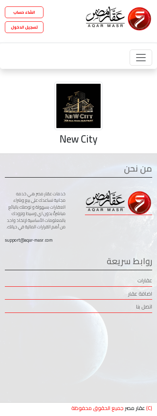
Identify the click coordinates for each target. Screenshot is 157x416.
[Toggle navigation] (141, 58)
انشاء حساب (24, 12)
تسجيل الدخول (24, 27)
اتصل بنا (144, 307)
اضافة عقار (140, 294)
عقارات (144, 281)
